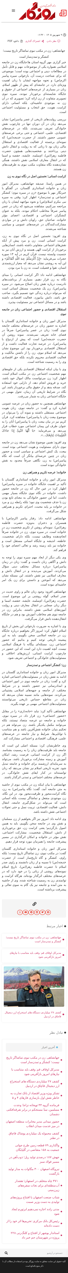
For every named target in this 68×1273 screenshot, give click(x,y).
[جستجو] (6, 1253)
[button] (48, 912)
